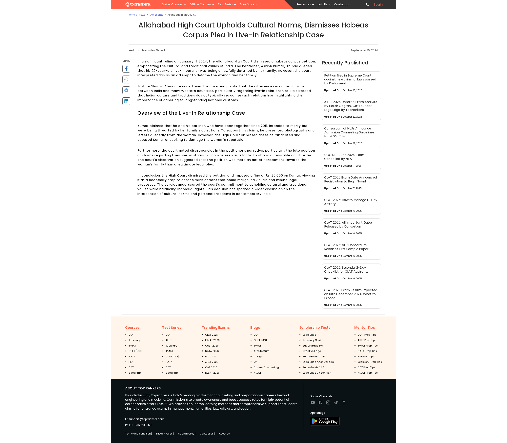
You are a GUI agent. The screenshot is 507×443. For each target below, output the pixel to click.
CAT (131, 367)
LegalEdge (309, 335)
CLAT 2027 (211, 335)
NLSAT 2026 (212, 373)
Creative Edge (312, 351)
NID (131, 362)
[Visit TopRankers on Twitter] (336, 403)
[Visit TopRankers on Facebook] (320, 403)
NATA (132, 356)
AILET (169, 340)
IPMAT (132, 346)
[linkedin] (126, 102)
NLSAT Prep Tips (368, 373)
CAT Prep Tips (366, 367)
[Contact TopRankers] (367, 4)
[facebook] (126, 70)
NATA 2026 (212, 351)
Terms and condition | (138, 433)
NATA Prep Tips (367, 351)
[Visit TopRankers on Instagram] (328, 403)
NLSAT (257, 373)
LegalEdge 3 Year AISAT (318, 373)
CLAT (132, 335)
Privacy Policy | (165, 433)
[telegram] (126, 91)
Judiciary (134, 340)
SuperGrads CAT (313, 367)
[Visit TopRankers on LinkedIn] (343, 403)
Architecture (262, 351)
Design (258, 356)
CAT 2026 (211, 367)
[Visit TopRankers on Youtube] (312, 403)
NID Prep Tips (366, 356)
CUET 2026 (212, 346)
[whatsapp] (126, 81)
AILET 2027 (211, 362)
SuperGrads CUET (314, 356)
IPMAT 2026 (212, 340)
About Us (224, 433)
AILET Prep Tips (367, 340)
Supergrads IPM (313, 346)
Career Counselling (266, 367)
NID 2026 (210, 356)
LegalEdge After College (318, 362)
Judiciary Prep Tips (370, 362)
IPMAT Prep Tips (368, 346)
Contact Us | (207, 433)
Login (378, 5)
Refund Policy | (186, 433)
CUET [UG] (135, 351)
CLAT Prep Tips (367, 335)
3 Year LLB (135, 373)
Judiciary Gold (312, 340)
